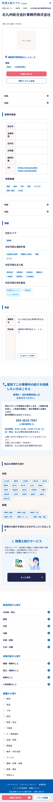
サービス (10, 757)
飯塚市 (6, 485)
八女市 (31, 485)
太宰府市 (6, 494)
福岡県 (18, 8)
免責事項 (42, 784)
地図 (6, 102)
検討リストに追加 (26, 80)
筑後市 (40, 485)
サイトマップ (12, 784)
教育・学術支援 (13, 751)
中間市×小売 (34, 512)
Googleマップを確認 (27, 356)
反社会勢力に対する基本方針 (20, 791)
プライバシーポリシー (28, 784)
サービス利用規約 (20, 788)
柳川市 (23, 485)
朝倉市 (33, 494)
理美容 (9, 745)
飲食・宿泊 (11, 722)
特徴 (6, 95)
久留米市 (35, 481)
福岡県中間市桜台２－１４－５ (22, 57)
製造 (8, 704)
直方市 (45, 481)
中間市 (25, 8)
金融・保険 (11, 739)
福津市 (24, 494)
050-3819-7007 (26, 421)
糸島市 (42, 494)
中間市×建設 (8, 512)
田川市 (14, 485)
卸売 (8, 716)
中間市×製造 (21, 512)
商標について (34, 788)
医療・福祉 (11, 769)
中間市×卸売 (8, 517)
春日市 (24, 490)
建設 (8, 698)
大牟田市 (25, 481)
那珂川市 (6, 499)
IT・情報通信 (12, 733)
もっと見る (26, 577)
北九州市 (6, 481)
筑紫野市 (15, 490)
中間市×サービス (22, 517)
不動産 (9, 728)
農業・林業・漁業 (14, 763)
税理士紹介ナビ (7, 8)
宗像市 (43, 490)
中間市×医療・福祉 (39, 517)
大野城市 (34, 490)
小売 (8, 710)
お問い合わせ (26, 73)
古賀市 (16, 494)
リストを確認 (42, 797)
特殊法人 (10, 774)
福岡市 (16, 481)
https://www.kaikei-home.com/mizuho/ (28, 169)
